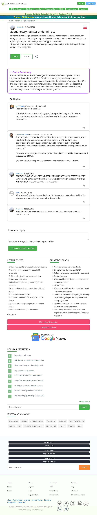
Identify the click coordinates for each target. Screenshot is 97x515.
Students (71, 426)
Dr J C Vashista (20, 106)
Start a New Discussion (48, 322)
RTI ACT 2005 (59, 285)
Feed (30, 491)
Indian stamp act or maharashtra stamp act (71, 273)
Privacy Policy (11, 502)
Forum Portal (49, 446)
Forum (9, 487)
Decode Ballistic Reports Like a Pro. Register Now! (48, 14)
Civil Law (24, 421)
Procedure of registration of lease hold (28, 391)
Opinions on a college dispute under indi (29, 360)
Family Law (62, 421)
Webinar (74, 491)
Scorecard (53, 483)
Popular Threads (49, 454)
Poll (51, 487)
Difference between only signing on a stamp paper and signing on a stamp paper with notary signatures (71, 297)
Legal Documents (15, 426)
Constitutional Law (36, 421)
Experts (31, 487)
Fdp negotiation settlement (20, 294)
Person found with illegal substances (23, 310)
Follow (27, 56)
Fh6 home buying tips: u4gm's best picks (25, 276)
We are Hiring (17, 500)
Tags (72, 487)
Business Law (13, 421)
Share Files (53, 491)
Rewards (74, 483)
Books (38, 9)
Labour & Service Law (76, 421)
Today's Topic (49, 450)
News (31, 483)
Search (84, 407)
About (9, 500)
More (83, 9)
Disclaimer (47, 500)
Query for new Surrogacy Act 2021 (67, 270)
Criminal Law (50, 421)
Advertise (27, 500)
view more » (84, 401)
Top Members (33, 495)
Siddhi (18, 192)
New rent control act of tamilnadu (67, 267)
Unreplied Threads (48, 327)
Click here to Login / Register (22, 248)
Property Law (51, 426)
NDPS (61, 9)
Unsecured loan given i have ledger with (28, 365)
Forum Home (49, 442)
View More (11, 315)
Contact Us (21, 502)
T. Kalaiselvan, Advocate (23, 134)
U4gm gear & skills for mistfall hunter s (28, 385)
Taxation (62, 426)
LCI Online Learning (78, 495)
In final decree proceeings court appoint (28, 380)
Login (81, 3)
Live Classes (17, 9)
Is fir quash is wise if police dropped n (28, 375)
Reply (15, 56)
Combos (29, 9)
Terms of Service (37, 500)
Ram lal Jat (20, 27)
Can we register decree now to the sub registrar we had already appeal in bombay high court (71, 313)
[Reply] (84, 128)
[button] (85, 28)
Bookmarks (54, 495)
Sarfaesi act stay (60, 276)
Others (79, 426)
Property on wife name (18, 279)
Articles (9, 483)
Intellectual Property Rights (33, 426)
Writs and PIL (50, 9)
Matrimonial (72, 9)
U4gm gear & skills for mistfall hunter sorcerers (28, 267)
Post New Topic (49, 458)
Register (91, 3)
